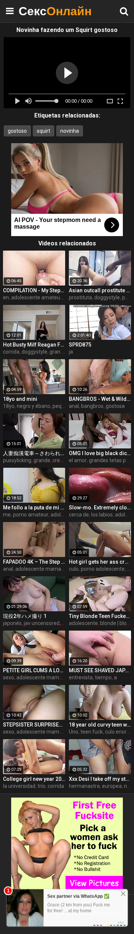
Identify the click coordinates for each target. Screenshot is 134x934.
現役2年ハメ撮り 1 (25, 616)
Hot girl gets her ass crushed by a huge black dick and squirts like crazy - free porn (100, 562)
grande (42, 460)
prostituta (80, 297)
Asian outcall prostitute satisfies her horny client (100, 290)
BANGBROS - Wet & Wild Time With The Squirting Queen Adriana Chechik (100, 399)
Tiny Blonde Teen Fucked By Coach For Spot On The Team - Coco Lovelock (100, 616)
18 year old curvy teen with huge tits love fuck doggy (100, 725)
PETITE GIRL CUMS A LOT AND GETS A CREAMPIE (34, 670)
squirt (43, 131)
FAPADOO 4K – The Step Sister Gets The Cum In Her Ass (34, 562)
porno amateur (30, 515)
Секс (37, 11)
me (7, 515)
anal (74, 406)
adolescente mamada (41, 569)
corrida (11, 352)
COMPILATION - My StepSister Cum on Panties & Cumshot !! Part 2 (34, 290)
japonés (12, 623)
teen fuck (91, 732)
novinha (69, 131)
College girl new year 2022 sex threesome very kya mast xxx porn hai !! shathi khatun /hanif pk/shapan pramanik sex (34, 779)
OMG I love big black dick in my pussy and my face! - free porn (100, 453)
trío (41, 786)
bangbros (92, 406)
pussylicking (17, 460)
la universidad (19, 786)
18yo (9, 406)
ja (71, 352)
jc (64, 623)
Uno (73, 732)
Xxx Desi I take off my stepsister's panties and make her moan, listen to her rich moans (100, 779)
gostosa (115, 406)
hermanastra (84, 786)
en (6, 297)
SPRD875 (80, 345)
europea (112, 786)
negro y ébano (33, 406)
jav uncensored (42, 623)
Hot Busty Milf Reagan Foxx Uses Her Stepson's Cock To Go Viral (34, 345)
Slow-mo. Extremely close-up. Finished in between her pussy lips (100, 508)
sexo (8, 677)
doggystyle (107, 297)
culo (74, 569)
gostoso (17, 131)
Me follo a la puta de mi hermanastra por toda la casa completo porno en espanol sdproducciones (34, 508)
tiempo (103, 677)
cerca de (79, 515)
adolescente (83, 623)
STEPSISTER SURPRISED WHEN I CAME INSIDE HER (34, 725)
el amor (78, 460)
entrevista (81, 677)
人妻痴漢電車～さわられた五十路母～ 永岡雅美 (34, 453)
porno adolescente (103, 569)
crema (60, 460)
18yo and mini (20, 399)
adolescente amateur (36, 297)
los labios (102, 515)
